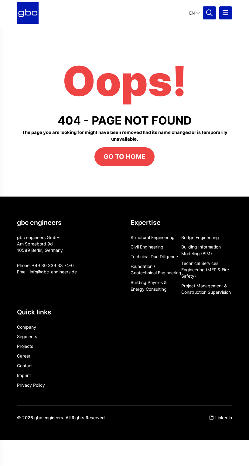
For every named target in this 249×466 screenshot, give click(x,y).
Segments (27, 336)
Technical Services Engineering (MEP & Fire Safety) (205, 270)
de (74, 271)
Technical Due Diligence (154, 256)
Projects (25, 346)
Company (26, 327)
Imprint (24, 375)
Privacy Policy (31, 385)
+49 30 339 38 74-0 (53, 265)
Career (23, 355)
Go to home (124, 156)
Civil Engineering (147, 246)
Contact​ (25, 365)
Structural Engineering (153, 237)
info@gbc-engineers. (51, 271)
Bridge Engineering (200, 237)
